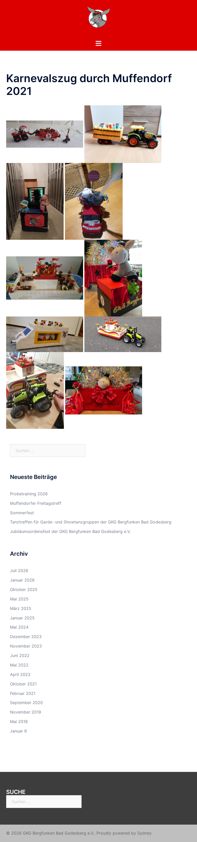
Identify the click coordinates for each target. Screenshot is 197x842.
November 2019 (25, 712)
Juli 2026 (19, 570)
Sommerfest (22, 512)
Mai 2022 (19, 665)
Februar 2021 (22, 693)
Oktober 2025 (23, 589)
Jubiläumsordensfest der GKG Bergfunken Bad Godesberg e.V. (70, 531)
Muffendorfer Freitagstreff (35, 503)
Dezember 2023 (26, 636)
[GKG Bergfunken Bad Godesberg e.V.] (98, 19)
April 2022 (20, 674)
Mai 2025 (19, 599)
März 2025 (20, 608)
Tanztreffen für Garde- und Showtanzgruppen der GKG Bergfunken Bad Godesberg (90, 521)
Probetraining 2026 (29, 493)
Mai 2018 (19, 721)
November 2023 (26, 646)
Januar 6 (18, 731)
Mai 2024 (19, 627)
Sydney (144, 833)
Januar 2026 (22, 580)
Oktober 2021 (23, 683)
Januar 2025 (22, 617)
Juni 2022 (19, 655)
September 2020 (26, 702)
